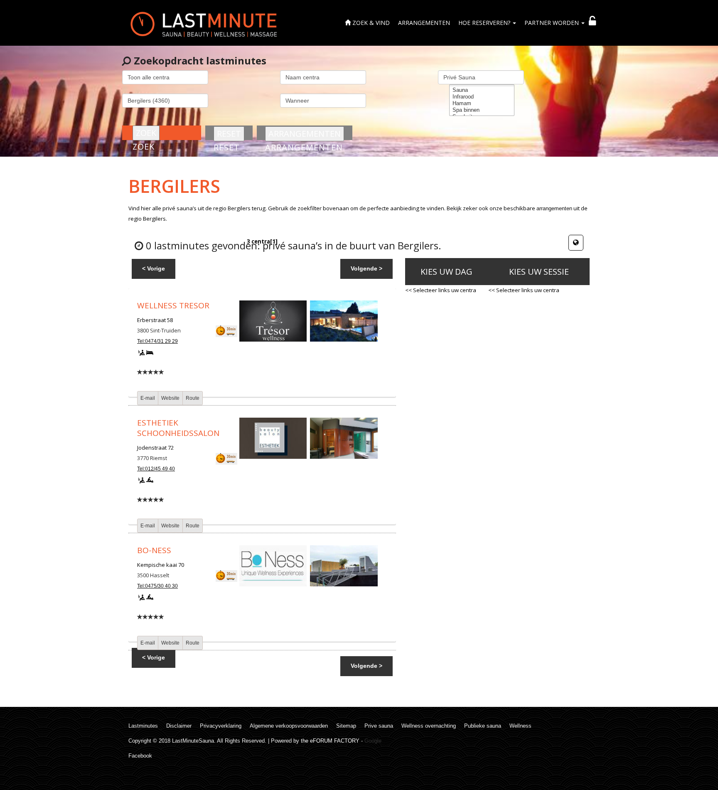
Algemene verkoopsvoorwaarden (289, 726)
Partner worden (552, 23)
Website (170, 398)
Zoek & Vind (370, 23)
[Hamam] (482, 103)
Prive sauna (378, 726)
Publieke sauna (482, 726)
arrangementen (554, 208)
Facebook (140, 756)
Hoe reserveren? (485, 23)
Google (372, 741)
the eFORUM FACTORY (330, 741)
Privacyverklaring (220, 726)
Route (192, 398)
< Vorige (153, 268)
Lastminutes (143, 726)
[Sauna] (482, 90)
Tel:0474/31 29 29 (157, 341)
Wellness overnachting (428, 726)
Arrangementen (424, 23)
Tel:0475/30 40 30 (157, 586)
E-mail (147, 398)
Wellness (520, 726)
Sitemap (346, 726)
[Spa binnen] (482, 110)
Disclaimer (179, 726)
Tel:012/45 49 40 (156, 469)
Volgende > (366, 268)
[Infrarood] (482, 97)
